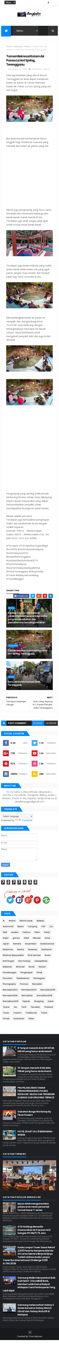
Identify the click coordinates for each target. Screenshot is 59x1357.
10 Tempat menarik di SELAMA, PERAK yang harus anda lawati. (35, 1069)
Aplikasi (40, 920)
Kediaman (8, 949)
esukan (15, 932)
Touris (6, 1012)
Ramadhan (27, 995)
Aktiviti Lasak (26, 920)
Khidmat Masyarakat (13, 955)
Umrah (6, 1018)
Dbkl (5, 932)
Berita (11, 608)
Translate (27, 820)
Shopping (39, 1001)
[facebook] (48, 3)
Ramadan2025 (47, 989)
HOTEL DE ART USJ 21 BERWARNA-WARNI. (35, 1133)
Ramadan (37, 984)
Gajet (6, 938)
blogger (38, 723)
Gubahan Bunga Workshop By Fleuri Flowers (34, 1113)
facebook (51, 723)
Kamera (17, 943)
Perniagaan (39, 978)
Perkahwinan (23, 978)
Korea (47, 955)
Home (9, 46)
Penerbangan (9, 972)
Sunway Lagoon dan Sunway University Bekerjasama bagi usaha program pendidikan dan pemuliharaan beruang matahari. (27, 617)
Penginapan (26, 972)
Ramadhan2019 (10, 1001)
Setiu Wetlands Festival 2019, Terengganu (24, 683)
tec (15, 1007)
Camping (32, 926)
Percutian (7, 978)
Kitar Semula (34, 955)
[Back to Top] (30, 1332)
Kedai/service (47, 943)
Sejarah (26, 1001)
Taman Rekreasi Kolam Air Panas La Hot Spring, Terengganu (28, 652)
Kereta (20, 949)
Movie (32, 966)
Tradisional (31, 1012)
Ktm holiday (24, 961)
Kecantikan (30, 943)
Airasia (12, 920)
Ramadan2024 (28, 989)
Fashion (26, 932)
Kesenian (32, 949)
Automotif (8, 926)
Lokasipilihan (41, 961)
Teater (6, 1007)
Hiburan (37, 938)
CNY (43, 926)
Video (31, 1018)
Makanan (7, 966)
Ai (4, 920)
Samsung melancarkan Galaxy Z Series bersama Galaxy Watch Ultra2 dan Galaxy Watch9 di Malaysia (36, 1309)
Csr (51, 926)
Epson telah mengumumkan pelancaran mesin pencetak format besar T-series (33, 1207)
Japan (6, 943)
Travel (44, 1012)
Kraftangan (8, 961)
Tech (23, 1007)
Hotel (47, 938)
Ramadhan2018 (44, 995)
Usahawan (19, 1018)
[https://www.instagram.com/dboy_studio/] (53, 3)
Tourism (17, 1012)
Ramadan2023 (10, 989)
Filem (37, 932)
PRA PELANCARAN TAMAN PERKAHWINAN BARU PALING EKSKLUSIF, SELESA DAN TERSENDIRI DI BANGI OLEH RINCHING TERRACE (36, 1092)
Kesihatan (18, 46)
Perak (39, 972)
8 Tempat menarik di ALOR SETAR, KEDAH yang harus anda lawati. (36, 1049)
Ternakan (35, 1007)
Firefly (47, 932)
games (16, 938)
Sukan (51, 1001)
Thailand (48, 1007)
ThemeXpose (35, 1336)
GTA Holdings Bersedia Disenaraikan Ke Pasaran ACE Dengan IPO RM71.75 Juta (34, 1230)
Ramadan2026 (10, 995)
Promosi (24, 984)
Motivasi (20, 966)
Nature (27, 46)
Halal (26, 938)
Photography (9, 984)
